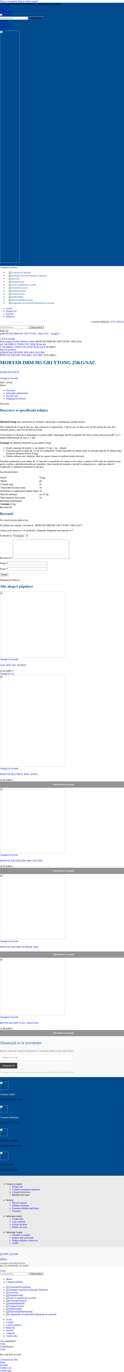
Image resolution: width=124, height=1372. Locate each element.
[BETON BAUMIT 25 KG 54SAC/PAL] (32, 1014)
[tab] (10, 390)
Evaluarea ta (7, 535)
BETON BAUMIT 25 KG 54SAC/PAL (19, 1023)
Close (2, 1270)
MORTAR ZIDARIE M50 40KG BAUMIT (21, 355)
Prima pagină (6, 341)
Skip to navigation (9, 1)
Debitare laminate (20, 1205)
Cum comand (18, 1221)
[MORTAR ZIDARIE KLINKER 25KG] (32, 938)
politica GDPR (52, 1072)
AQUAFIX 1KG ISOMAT (13, 665)
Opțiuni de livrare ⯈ (9, 372)
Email (3, 569)
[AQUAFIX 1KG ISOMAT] (32, 656)
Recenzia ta (6, 558)
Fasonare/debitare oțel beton (25, 1208)
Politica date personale (22, 1237)
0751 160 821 (117, 321)
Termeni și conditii (21, 1235)
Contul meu (17, 1219)
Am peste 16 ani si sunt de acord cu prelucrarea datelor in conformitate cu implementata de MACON (38, 1072)
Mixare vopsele (19, 1203)
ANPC (15, 1243)
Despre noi (17, 1186)
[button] (7, 673)
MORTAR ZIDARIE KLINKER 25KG (19, 947)
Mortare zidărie (28, 341)
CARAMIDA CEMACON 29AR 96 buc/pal (22, 347)
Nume (4, 563)
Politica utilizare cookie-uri (25, 1240)
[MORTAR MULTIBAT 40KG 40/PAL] (32, 765)
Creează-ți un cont (8, 1359)
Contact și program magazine (26, 1189)
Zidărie (17, 341)
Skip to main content (28, 1)
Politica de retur (19, 1227)
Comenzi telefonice (21, 1192)
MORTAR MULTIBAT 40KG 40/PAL (19, 774)
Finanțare (16, 1211)
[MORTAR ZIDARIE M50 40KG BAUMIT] (32, 852)
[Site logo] (6, 15)
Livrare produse (19, 1224)
